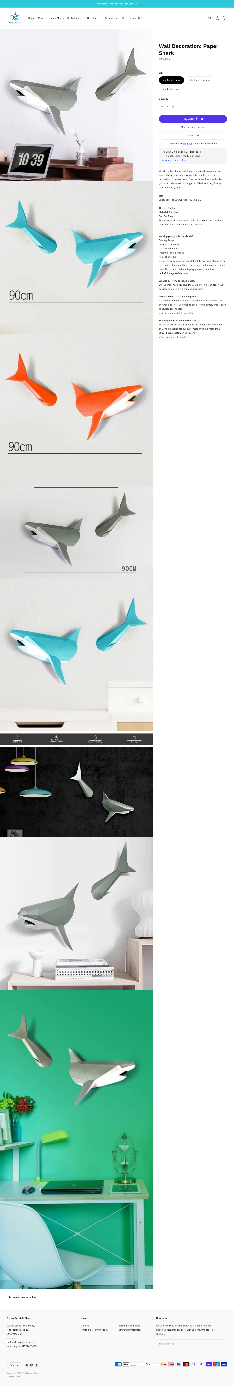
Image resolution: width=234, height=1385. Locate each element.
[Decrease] (162, 106)
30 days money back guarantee (177, 312)
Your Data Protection (130, 1329)
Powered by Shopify (14, 1376)
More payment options (193, 127)
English (14, 1365)
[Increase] (173, 106)
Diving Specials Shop (30, 1373)
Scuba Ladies (74, 18)
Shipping (187, 143)
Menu (41, 18)
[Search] (210, 18)
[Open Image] (76, 105)
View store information (174, 160)
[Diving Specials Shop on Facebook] (27, 1365)
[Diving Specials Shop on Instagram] (36, 1365)
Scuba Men (55, 18)
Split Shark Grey (170, 88)
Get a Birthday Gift (132, 18)
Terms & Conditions (129, 1325)
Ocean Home (112, 18)
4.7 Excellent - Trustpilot (174, 336)
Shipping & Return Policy (94, 1329)
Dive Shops (93, 18)
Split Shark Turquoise (200, 80)
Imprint (85, 1325)
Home (31, 18)
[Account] (217, 18)
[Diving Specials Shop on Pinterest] (31, 1365)
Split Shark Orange (171, 80)
